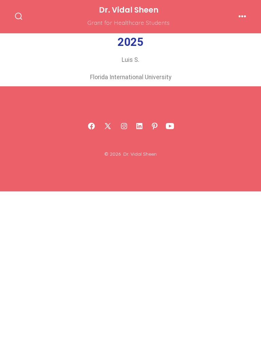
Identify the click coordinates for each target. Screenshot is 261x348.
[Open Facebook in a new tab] (91, 126)
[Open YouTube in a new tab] (170, 126)
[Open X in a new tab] (108, 126)
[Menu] (242, 16)
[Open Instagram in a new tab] (124, 126)
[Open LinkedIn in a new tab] (139, 126)
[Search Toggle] (19, 16)
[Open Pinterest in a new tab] (154, 126)
